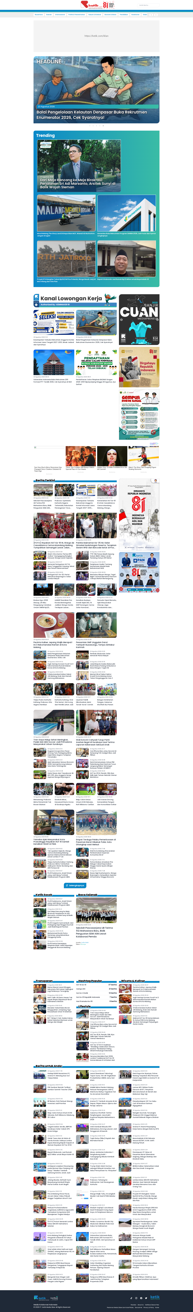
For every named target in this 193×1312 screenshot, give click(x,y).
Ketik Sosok (46, 147)
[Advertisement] (9, 50)
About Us (141, 1305)
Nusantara (39, 15)
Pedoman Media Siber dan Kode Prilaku (120, 1307)
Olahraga (146, 15)
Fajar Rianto (46, 143)
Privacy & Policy (149, 1307)
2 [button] (93, 126)
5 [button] (103, 126)
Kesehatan (135, 15)
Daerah (49, 15)
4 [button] (100, 126)
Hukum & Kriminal (94, 15)
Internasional (60, 15)
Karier (157, 1307)
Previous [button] (36, 90)
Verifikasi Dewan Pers (152, 1305)
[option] (96, 90)
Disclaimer (138, 1307)
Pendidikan (124, 15)
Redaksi (133, 1305)
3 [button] (96, 126)
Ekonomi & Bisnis (110, 15)
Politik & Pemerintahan (76, 15)
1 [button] (90, 126)
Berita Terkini (45, 480)
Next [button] (157, 90)
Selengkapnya (76, 885)
